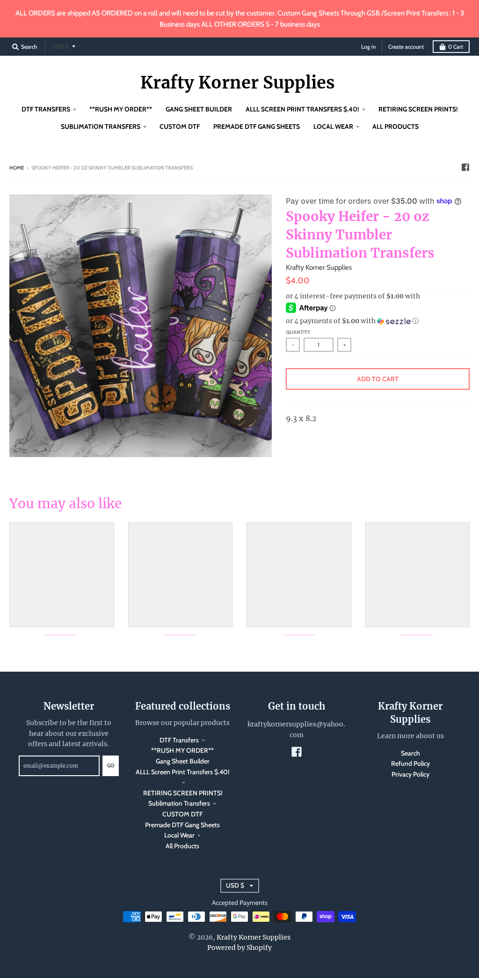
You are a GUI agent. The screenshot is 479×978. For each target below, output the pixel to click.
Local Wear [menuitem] (333, 126)
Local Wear (179, 835)
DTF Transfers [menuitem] (46, 109)
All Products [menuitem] (395, 126)
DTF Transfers (179, 740)
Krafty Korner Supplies (237, 82)
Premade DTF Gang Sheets (182, 825)
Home (16, 167)
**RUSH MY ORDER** (182, 750)
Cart (455, 46)
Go (110, 765)
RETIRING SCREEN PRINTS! (182, 793)
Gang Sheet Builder (183, 761)
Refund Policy (410, 763)
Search (410, 753)
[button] (378, 321)
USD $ (60, 46)
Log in (368, 46)
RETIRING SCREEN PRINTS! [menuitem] (418, 109)
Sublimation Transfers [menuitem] (100, 126)
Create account (406, 46)
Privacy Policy (410, 774)
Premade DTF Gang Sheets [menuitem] (256, 126)
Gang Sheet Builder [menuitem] (199, 109)
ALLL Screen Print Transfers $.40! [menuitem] (302, 109)
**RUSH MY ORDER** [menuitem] (120, 109)
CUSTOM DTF (182, 814)
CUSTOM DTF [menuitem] (180, 126)
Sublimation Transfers (179, 803)
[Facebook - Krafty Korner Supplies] (465, 167)
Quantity (298, 332)
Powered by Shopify (239, 947)
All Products (182, 846)
